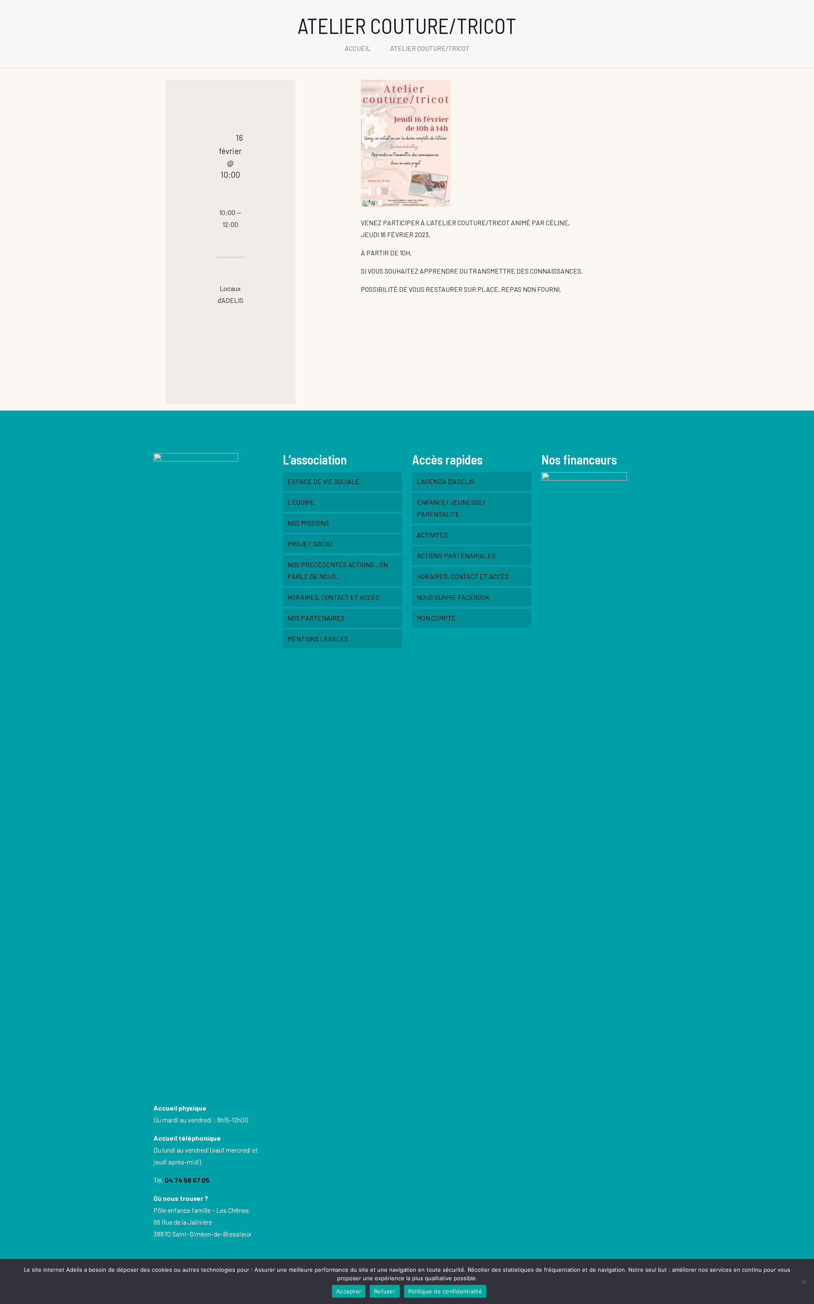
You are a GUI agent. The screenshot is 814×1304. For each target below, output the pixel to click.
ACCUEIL (358, 48)
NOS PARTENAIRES (316, 618)
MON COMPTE (436, 618)
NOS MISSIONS (308, 523)
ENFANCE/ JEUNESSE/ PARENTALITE (451, 508)
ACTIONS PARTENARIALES (456, 555)
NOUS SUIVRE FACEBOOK (453, 597)
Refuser (385, 1291)
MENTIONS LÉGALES (317, 639)
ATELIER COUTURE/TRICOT (429, 48)
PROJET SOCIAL (310, 544)
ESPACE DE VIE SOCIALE (323, 481)
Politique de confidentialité (445, 1291)
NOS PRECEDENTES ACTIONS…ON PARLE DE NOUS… (337, 570)
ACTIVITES (432, 535)
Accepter (348, 1291)
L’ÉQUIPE (301, 502)
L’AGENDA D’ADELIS (445, 481)
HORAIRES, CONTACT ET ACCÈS (333, 597)
